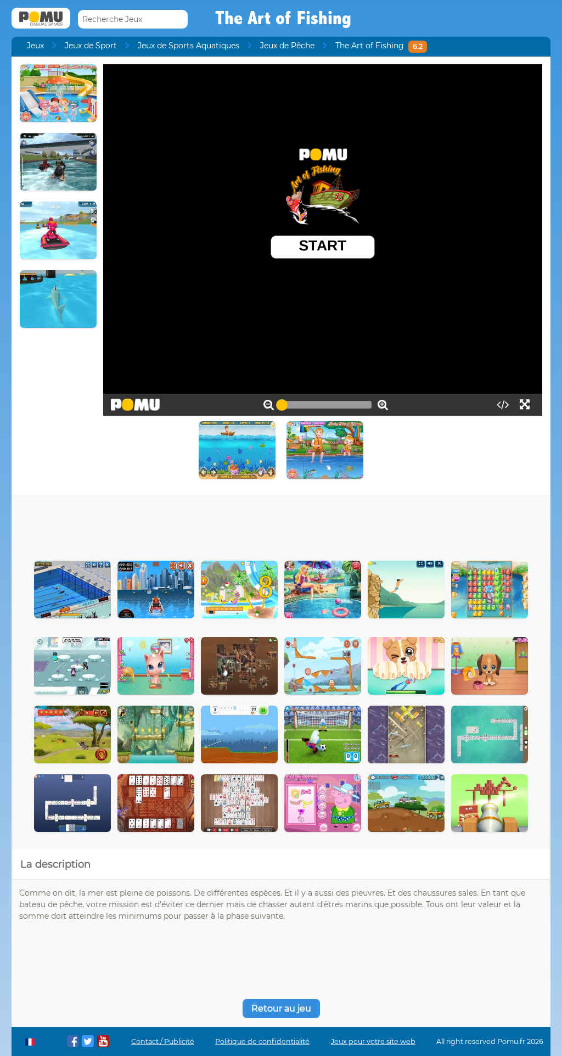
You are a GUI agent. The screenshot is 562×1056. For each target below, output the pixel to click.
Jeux (35, 46)
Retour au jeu (281, 1008)
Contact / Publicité (162, 1041)
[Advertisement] (281, 525)
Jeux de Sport (91, 46)
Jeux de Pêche (287, 46)
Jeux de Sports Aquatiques (188, 46)
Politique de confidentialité (262, 1041)
